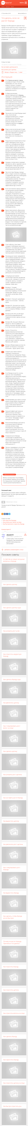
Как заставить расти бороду (13, 798)
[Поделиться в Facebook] (7, 514)
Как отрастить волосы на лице (14, 1013)
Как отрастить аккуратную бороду (12, 655)
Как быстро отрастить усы (12, 1106)
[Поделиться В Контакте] (5, 514)
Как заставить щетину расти (9, 67)
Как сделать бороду (10, 1036)
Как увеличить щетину (11, 703)
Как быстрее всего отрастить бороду (13, 524)
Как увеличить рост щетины (13, 844)
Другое (12, 6)
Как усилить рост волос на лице (12, 522)
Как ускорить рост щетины (12, 774)
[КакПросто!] (6, 3)
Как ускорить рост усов (11, 631)
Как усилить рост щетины (8, 69)
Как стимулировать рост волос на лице (11, 727)
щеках (20, 123)
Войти (22, 3)
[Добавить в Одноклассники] (2, 514)
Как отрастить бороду (10, 967)
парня (21, 80)
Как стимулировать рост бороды (11, 868)
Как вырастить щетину (11, 821)
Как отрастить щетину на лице (14, 1083)
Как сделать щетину (10, 584)
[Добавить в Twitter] (9, 514)
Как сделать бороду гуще (12, 679)
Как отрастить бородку (9, 520)
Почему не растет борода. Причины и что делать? (12, 942)
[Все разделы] (26, 3)
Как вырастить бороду (11, 893)
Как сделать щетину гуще (12, 608)
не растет (15, 80)
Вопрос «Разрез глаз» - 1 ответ (13, 72)
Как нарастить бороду (11, 1060)
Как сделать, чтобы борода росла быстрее (12, 917)
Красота (8, 6)
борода (10, 80)
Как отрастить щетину (11, 990)
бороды (21, 95)
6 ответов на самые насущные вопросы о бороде (14, 560)
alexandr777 (10, 535)
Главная (3, 6)
